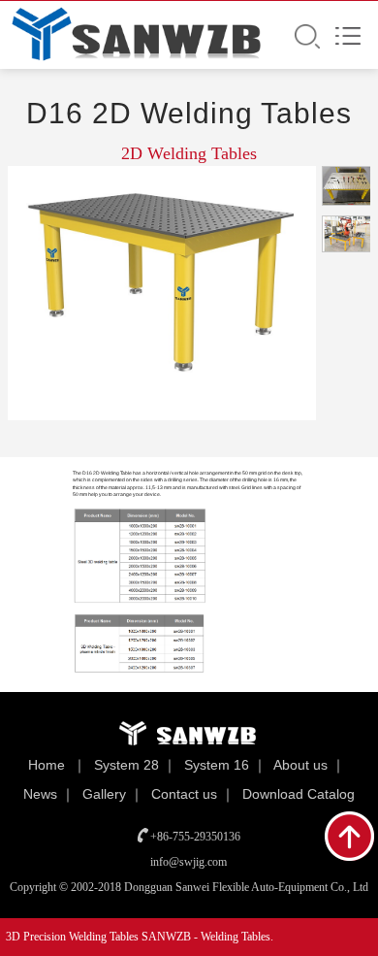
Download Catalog (298, 794)
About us (300, 765)
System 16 (216, 765)
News (40, 794)
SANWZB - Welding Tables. (207, 936)
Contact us (184, 794)
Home (46, 765)
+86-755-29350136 (195, 836)
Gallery (104, 794)
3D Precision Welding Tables (74, 936)
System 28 (126, 765)
